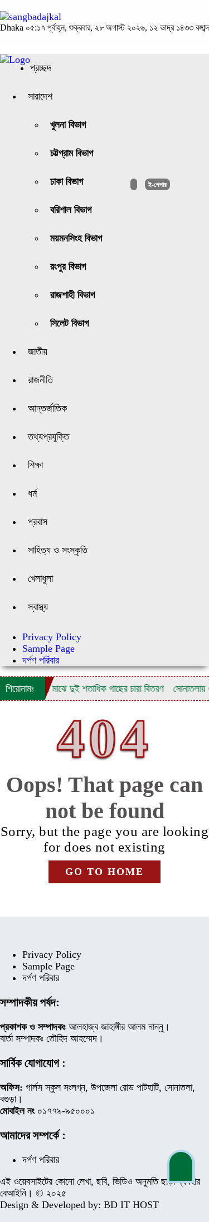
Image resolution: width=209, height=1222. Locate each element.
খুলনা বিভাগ (68, 124)
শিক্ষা (35, 465)
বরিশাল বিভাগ (71, 209)
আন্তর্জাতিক (47, 408)
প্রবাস (37, 521)
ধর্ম (32, 493)
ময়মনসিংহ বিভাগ (76, 238)
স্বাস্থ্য (38, 606)
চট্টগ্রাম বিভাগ (72, 153)
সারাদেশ (40, 96)
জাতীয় (37, 351)
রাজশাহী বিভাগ (72, 294)
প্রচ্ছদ (40, 67)
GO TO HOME (104, 871)
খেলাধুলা (40, 578)
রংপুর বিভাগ (68, 266)
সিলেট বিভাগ (69, 323)
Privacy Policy (51, 636)
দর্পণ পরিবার (40, 660)
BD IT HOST (131, 1204)
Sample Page (48, 648)
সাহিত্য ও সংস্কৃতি (58, 550)
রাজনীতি (40, 379)
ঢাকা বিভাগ (67, 181)
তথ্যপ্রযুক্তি (48, 436)
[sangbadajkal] (30, 16)
